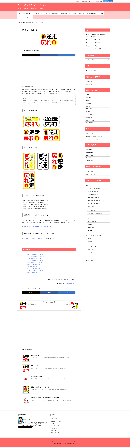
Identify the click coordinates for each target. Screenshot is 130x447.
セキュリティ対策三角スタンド (95, 191)
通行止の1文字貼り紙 (36, 376)
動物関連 (88, 106)
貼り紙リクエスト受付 (91, 46)
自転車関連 (88, 103)
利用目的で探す (89, 84)
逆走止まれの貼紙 (35, 366)
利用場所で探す (89, 81)
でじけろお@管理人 (70, 283)
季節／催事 (88, 158)
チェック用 (90, 249)
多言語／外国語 (89, 155)
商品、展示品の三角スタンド (94, 203)
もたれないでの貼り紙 (32, 266)
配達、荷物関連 (89, 123)
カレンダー (90, 252)
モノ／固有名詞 (89, 152)
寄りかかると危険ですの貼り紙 (34, 262)
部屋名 (89, 238)
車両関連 (88, 100)
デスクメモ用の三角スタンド (94, 197)
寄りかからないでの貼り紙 (33, 268)
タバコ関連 (88, 111)
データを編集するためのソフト (35, 239)
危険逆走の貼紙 (35, 355)
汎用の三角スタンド (92, 210)
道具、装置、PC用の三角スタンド (96, 213)
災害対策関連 (89, 117)
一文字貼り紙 (89, 149)
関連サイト (53, 430)
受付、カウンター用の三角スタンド (96, 200)
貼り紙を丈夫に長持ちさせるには (94, 39)
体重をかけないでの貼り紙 (33, 264)
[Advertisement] (49, 72)
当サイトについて (77, 1)
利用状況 (90, 230)
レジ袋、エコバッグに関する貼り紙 (94, 139)
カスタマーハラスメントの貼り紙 (35, 270)
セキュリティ (91, 227)
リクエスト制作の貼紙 (38, 22)
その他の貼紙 (28, 22)
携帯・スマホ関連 (90, 120)
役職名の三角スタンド (93, 207)
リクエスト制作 (89, 160)
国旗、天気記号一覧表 (91, 174)
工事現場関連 (89, 108)
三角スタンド (89, 185)
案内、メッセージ (92, 221)
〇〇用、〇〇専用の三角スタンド (96, 188)
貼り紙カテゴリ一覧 (91, 70)
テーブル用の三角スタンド (94, 194)
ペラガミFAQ (93, 1)
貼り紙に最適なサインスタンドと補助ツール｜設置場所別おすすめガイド (97, 35)
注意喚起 (90, 224)
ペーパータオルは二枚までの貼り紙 (35, 256)
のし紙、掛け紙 (89, 171)
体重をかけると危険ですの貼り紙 (35, 254)
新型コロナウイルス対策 (92, 133)
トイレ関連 (88, 97)
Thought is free (73, 443)
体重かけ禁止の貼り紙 (32, 272)
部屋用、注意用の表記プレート (93, 235)
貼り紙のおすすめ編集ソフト (93, 42)
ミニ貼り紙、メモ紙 (91, 246)
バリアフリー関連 (90, 114)
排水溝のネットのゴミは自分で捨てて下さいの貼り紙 (45, 397)
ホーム (20, 22)
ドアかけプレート (90, 218)
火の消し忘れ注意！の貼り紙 (34, 258)
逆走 (73, 279)
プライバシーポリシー (56, 432)
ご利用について (85, 1)
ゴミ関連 (88, 94)
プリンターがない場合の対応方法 (94, 49)
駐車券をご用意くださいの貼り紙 (40, 387)
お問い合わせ (100, 1)
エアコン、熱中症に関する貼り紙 (94, 136)
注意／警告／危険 (65, 279)
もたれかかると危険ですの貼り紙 (35, 260)
